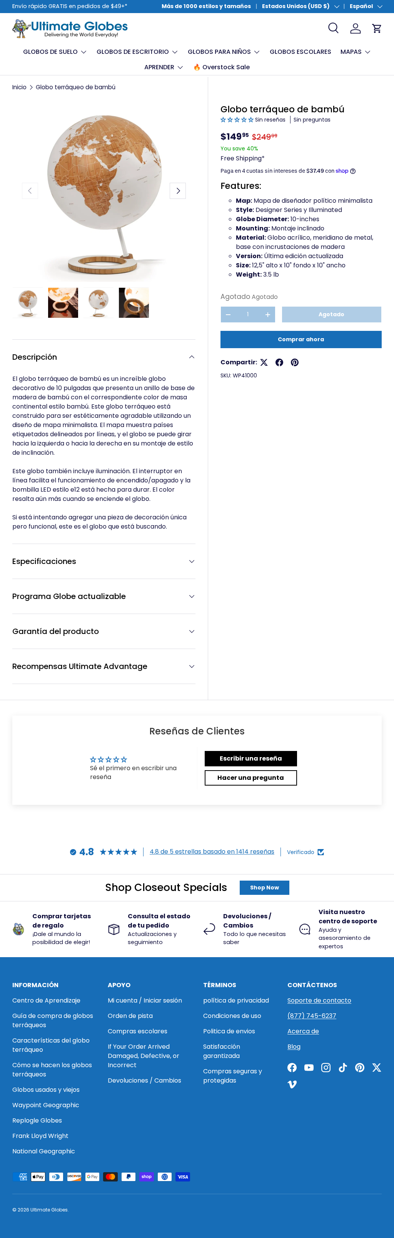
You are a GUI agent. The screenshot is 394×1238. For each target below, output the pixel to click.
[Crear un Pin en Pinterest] (294, 362)
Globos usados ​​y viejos (46, 1089)
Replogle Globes (37, 1120)
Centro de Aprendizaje (46, 1000)
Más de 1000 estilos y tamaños (206, 6)
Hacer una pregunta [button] (250, 777)
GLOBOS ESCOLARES (300, 51)
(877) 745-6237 (311, 1015)
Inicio (19, 87)
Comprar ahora (301, 339)
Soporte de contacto (319, 1000)
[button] (237, 119)
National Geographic (43, 1151)
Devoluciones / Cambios (144, 1080)
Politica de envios (229, 1031)
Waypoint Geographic (45, 1105)
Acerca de (303, 1031)
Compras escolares (137, 1031)
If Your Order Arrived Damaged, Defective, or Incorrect (143, 1055)
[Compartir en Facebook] (279, 362)
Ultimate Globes (49, 1209)
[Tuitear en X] (264, 362)
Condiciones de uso (232, 1015)
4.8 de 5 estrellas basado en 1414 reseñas (212, 851)
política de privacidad (236, 1000)
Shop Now (264, 887)
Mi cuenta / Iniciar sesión (145, 1000)
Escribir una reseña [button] (251, 758)
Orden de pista (130, 1015)
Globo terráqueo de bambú (75, 87)
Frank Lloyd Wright (40, 1135)
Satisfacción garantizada (221, 1051)
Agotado (331, 314)
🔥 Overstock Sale (221, 67)
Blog (294, 1046)
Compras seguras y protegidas (232, 1076)
